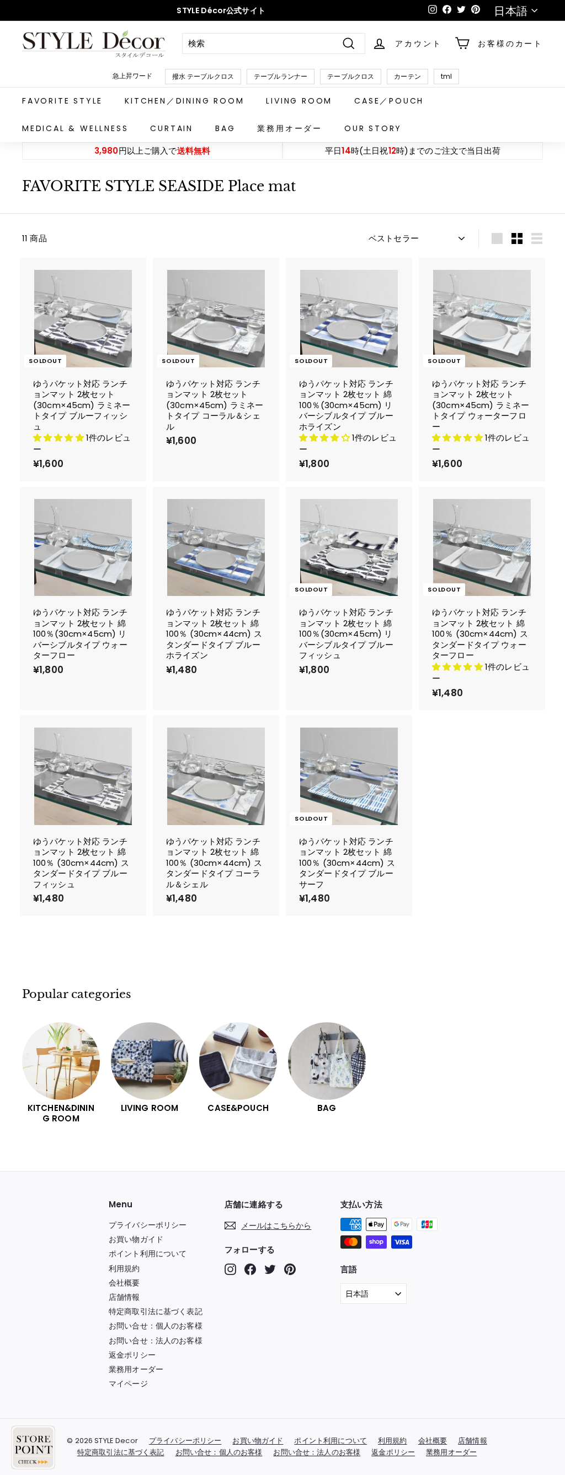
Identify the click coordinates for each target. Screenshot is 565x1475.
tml (446, 76)
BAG (225, 128)
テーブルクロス (350, 76)
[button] (59, 437)
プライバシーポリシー (148, 1224)
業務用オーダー (289, 128)
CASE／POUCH (389, 100)
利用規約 (124, 1268)
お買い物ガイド (136, 1239)
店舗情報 (124, 1297)
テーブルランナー (280, 76)
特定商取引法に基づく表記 (155, 1311)
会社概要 (124, 1282)
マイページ (128, 1383)
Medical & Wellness (75, 128)
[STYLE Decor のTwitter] (270, 1269)
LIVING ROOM (299, 100)
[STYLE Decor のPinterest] (290, 1269)
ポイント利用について (148, 1253)
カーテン (407, 76)
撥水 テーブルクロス (203, 76)
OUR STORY (373, 128)
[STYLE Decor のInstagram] (230, 1269)
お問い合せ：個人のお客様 (155, 1325)
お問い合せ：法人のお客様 (155, 1340)
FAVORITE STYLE (62, 100)
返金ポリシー (132, 1354)
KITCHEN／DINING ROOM (184, 100)
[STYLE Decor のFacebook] (250, 1269)
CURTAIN (171, 128)
